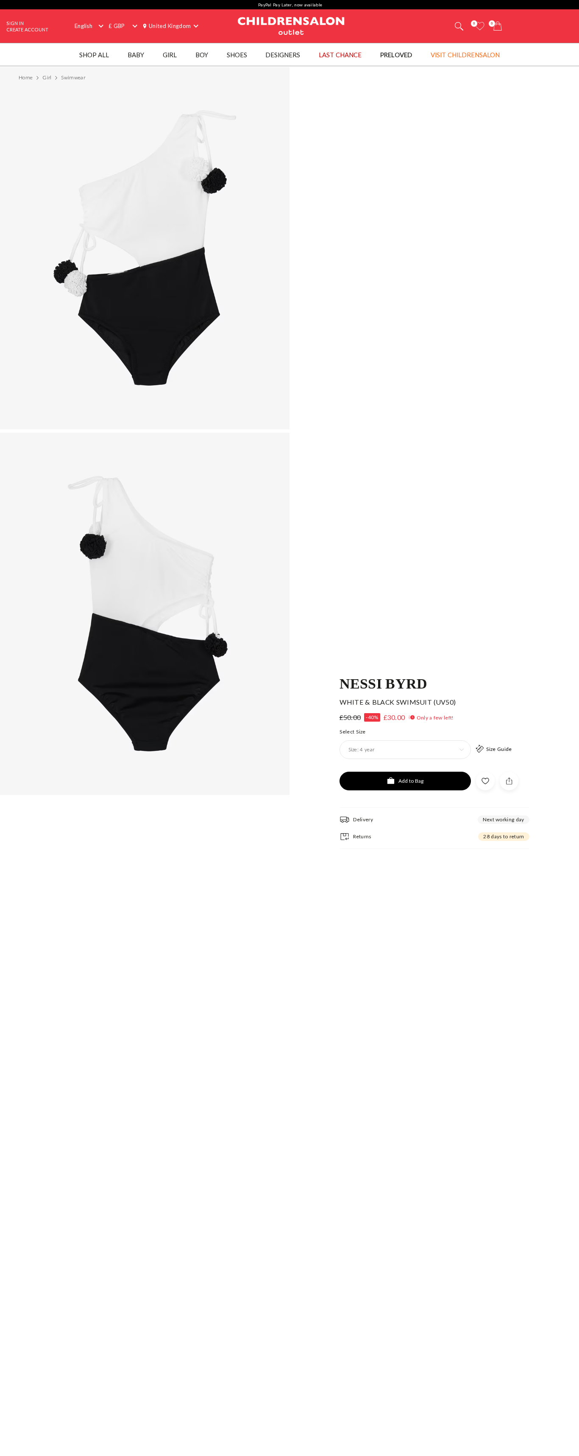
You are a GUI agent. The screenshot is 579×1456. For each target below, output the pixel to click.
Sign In (15, 23)
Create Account (27, 29)
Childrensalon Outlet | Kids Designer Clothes (291, 25)
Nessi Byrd (384, 683)
